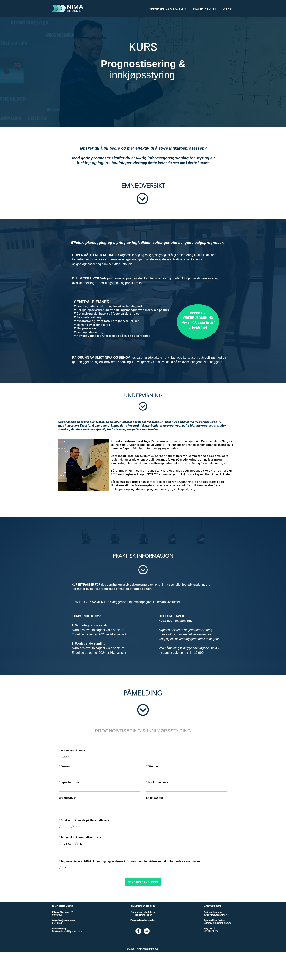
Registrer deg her (143, 914)
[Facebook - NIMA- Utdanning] (138, 931)
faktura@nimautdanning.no (218, 923)
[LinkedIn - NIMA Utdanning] (147, 931)
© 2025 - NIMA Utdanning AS (142, 948)
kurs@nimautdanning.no (216, 914)
